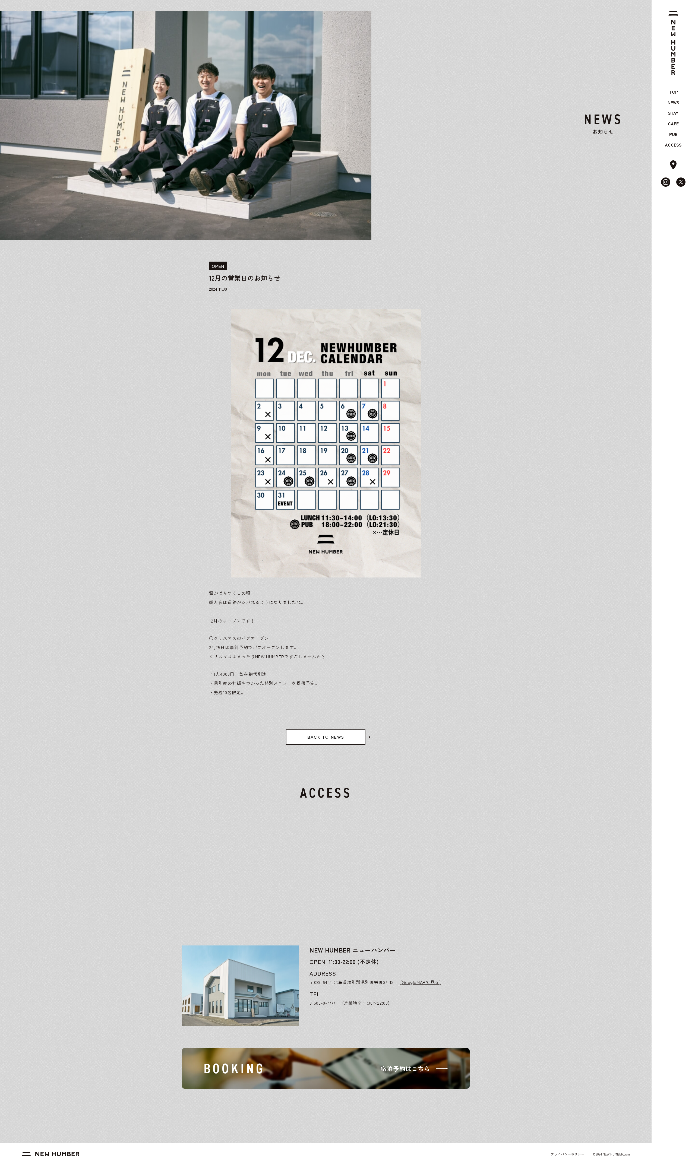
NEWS (673, 102)
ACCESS (673, 144)
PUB (673, 134)
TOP (673, 91)
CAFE (673, 123)
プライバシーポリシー (568, 1154)
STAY (673, 113)
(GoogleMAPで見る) (420, 982)
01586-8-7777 (322, 1002)
